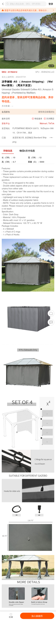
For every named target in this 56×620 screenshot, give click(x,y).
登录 (51, 3)
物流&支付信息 (27, 150)
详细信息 (7, 150)
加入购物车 (37, 615)
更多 (30, 132)
